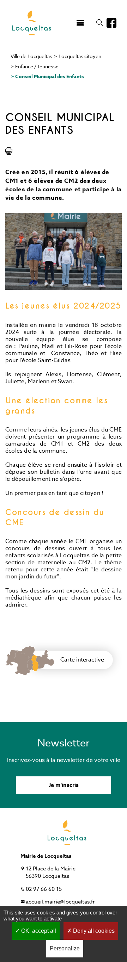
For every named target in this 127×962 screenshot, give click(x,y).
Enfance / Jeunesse (37, 66)
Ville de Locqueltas (31, 56)
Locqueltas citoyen (80, 56)
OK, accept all (38, 931)
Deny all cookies (93, 931)
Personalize (65, 948)
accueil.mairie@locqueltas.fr (60, 902)
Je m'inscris (64, 785)
